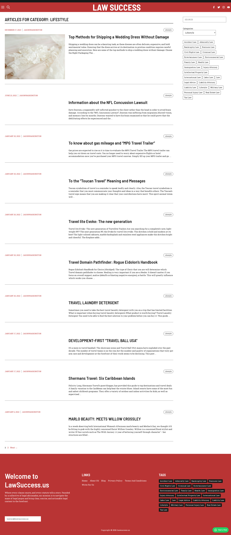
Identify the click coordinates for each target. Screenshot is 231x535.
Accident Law (190, 42)
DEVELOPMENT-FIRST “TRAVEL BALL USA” (103, 340)
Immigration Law (192, 67)
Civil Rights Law (191, 52)
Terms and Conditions (135, 480)
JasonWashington (33, 30)
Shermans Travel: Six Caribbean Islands (102, 378)
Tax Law (187, 97)
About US (94, 480)
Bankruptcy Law (191, 47)
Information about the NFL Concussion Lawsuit (108, 102)
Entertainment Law (193, 57)
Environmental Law (214, 57)
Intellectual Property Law (195, 72)
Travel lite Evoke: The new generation (100, 221)
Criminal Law (208, 52)
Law (218, 77)
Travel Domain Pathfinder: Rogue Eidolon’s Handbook (113, 261)
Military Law (216, 87)
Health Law (203, 62)
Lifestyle (168, 30)
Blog (103, 480)
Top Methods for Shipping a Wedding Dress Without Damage (119, 36)
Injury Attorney (210, 67)
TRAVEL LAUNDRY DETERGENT (94, 302)
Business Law (208, 47)
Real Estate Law (212, 92)
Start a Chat (222, 530)
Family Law (189, 62)
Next (13, 447)
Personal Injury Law (193, 92)
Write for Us (88, 484)
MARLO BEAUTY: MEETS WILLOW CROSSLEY (105, 418)
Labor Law (208, 77)
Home (84, 480)
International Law (192, 77)
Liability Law (190, 87)
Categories (188, 28)
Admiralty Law (206, 42)
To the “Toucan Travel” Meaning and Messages (107, 180)
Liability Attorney (207, 82)
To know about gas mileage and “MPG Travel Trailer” (112, 142)
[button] (8, 7)
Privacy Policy (115, 480)
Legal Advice (190, 82)
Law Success (117, 7)
